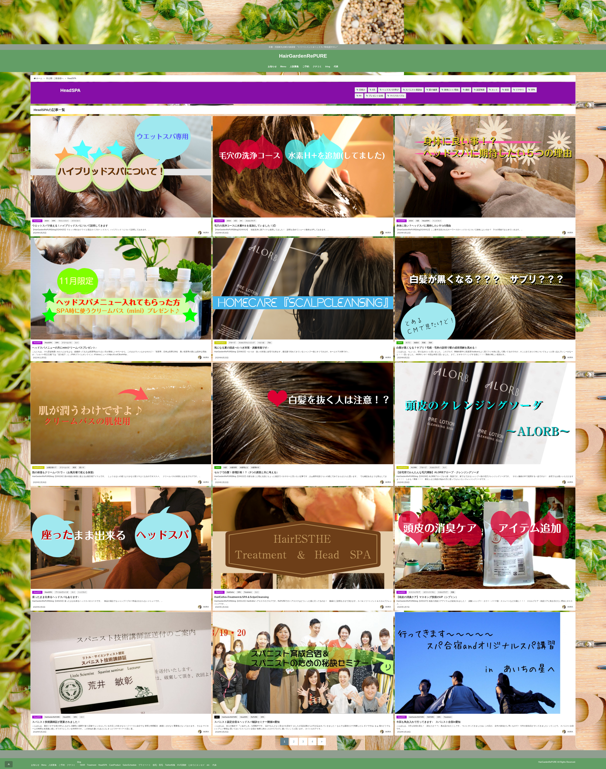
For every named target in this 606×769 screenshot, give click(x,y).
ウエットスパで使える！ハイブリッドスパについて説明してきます (70, 225)
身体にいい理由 (451, 90)
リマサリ (520, 90)
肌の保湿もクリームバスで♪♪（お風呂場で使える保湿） (63, 472)
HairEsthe (230, 592)
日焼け (362, 90)
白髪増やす (255, 467)
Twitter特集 (170, 765)
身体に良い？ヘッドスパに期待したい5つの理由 (423, 225)
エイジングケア (414, 592)
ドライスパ (76, 220)
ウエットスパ (63, 220)
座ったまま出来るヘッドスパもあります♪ (55, 597)
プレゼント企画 (376, 96)
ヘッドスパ (437, 220)
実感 (423, 342)
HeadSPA (37, 220)
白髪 (225, 467)
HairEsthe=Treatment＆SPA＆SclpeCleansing (241, 597)
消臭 (452, 592)
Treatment (248, 592)
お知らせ (272, 66)
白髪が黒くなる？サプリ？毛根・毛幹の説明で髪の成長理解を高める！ (438, 347)
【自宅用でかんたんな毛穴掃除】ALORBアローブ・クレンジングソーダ (437, 472)
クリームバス (66, 342)
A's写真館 (181, 765)
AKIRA (206, 233)
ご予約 (306, 66)
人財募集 (294, 66)
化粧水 (416, 342)
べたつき (261, 342)
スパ (76, 342)
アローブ (232, 342)
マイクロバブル (397, 96)
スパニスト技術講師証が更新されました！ (56, 722)
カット (495, 90)
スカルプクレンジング (247, 342)
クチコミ (317, 66)
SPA (533, 90)
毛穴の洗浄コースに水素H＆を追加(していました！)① (245, 225)
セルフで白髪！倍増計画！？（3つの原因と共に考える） (246, 472)
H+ (360, 96)
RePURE (254, 717)
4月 (373, 90)
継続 (467, 90)
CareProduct (220, 342)
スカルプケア (250, 220)
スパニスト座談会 (414, 90)
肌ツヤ (81, 467)
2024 (47, 220)
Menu (283, 66)
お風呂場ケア (51, 467)
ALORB (414, 467)
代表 (336, 66)
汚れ (269, 342)
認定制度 (480, 90)
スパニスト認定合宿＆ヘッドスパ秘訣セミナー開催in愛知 (247, 722)
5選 (417, 220)
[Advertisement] (94, 22)
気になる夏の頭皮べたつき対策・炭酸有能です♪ (241, 347)
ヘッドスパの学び (390, 90)
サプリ (408, 342)
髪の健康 (433, 90)
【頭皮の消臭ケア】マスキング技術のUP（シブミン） (427, 597)
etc (217, 717)
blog (327, 66)
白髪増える (244, 467)
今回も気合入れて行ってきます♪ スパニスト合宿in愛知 (428, 722)
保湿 (507, 90)
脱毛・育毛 (158, 765)
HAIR (400, 342)
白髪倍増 (233, 467)
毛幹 (430, 342)
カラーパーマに (429, 592)
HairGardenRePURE (52, 717)
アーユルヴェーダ (61, 592)
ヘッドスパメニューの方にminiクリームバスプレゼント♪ (64, 347)
